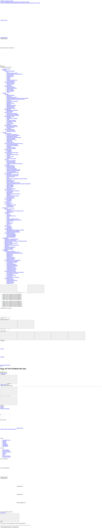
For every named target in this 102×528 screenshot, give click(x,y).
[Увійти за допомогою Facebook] (8, 324)
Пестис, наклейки (10, 91)
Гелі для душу (9, 276)
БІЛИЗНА (4, 70)
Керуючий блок (10, 191)
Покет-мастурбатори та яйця (12, 218)
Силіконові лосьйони (11, 258)
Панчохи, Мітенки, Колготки (12, 73)
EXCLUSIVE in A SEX (6, 69)
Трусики (8, 78)
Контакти (21, 2)
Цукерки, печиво (10, 156)
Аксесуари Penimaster (11, 234)
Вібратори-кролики (10, 95)
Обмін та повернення (11, 2)
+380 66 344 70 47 (3, 20)
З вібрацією (9, 151)
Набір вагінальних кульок (12, 113)
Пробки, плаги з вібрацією (12, 134)
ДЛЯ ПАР (4, 132)
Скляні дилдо (9, 122)
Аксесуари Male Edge (11, 237)
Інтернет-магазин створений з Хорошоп (8, 429)
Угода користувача (28, 2)
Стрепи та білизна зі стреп (12, 80)
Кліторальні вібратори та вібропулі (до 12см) (16, 99)
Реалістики (9, 117)
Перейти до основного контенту (6, 0)
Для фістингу (9, 141)
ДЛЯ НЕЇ (4, 93)
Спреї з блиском (10, 281)
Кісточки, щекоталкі (11, 176)
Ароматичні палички (11, 167)
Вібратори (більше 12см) (12, 97)
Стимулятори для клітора (12, 262)
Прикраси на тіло (10, 89)
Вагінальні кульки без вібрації (13, 115)
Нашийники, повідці (11, 180)
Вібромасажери (10, 111)
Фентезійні (9, 124)
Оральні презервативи (11, 204)
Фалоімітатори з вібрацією (12, 118)
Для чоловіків (9, 202)
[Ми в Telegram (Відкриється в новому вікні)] (24, 11)
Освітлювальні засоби (11, 275)
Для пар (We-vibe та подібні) (12, 101)
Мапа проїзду (3, 512)
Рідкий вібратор (10, 263)
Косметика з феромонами (12, 280)
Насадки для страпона (11, 160)
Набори (8, 164)
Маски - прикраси (10, 90)
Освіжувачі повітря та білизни (13, 172)
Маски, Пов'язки (10, 186)
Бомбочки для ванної (11, 166)
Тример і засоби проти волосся (13, 277)
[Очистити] (35, 289)
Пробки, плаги (9, 140)
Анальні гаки (9, 187)
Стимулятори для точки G (12, 266)
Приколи (8, 155)
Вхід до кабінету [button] (6, 449)
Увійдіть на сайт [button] (3, 384)
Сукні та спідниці (10, 75)
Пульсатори (9, 102)
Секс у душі (9, 179)
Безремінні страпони (11, 161)
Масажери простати (11, 197)
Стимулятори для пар (11, 270)
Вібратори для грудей (11, 108)
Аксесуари (9, 194)
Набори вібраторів (10, 107)
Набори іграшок (10, 184)
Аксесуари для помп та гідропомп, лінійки (15, 210)
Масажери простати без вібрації (13, 231)
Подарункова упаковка (11, 158)
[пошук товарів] (8, 289)
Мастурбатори (9, 192)
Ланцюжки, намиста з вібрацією (13, 135)
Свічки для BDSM (10, 185)
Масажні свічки (10, 255)
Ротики (8, 221)
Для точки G (9, 96)
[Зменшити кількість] (8, 391)
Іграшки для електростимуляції (13, 190)
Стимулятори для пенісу (11, 268)
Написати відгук (3, 373)
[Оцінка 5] (76, 336)
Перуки (8, 92)
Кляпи (8, 177)
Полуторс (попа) (10, 220)
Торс (8, 213)
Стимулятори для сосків (11, 269)
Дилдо (8, 119)
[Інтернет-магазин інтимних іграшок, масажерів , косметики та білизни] (5, 418)
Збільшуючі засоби (10, 282)
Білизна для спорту (10, 81)
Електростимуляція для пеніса (13, 195)
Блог (24, 2)
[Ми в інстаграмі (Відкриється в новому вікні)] (8, 11)
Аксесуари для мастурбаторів (13, 145)
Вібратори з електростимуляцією (13, 193)
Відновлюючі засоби (11, 147)
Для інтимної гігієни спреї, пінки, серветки (15, 272)
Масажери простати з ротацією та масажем (15, 229)
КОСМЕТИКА (5, 250)
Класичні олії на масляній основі (13, 252)
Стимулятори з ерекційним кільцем (14, 137)
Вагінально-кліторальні (11, 105)
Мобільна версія (19, 428)
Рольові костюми (10, 76)
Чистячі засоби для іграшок (12, 144)
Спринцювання (10, 274)
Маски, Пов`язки (10, 181)
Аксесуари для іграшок (11, 148)
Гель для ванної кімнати (11, 168)
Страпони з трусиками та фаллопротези (14, 163)
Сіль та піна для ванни (11, 171)
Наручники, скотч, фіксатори (12, 175)
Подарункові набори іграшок (12, 154)
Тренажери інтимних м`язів (12, 126)
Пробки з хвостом (10, 142)
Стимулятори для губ (11, 267)
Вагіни (8, 216)
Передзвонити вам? (4, 38)
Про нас (17, 2)
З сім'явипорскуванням (11, 121)
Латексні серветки (10, 206)
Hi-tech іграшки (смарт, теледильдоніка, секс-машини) (17, 98)
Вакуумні (8, 100)
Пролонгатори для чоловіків (12, 261)
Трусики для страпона (11, 162)
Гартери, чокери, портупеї (12, 88)
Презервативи (10, 205)
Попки (8, 217)
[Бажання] (51, 43)
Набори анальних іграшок (12, 136)
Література (9, 128)
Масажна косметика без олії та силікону (15, 253)
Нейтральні (9, 214)
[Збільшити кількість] (8, 401)
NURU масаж (9, 256)
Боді (8, 72)
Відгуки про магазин (36, 2)
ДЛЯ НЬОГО (5, 207)
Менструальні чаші (10, 127)
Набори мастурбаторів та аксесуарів (14, 219)
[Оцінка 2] (25, 336)
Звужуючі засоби (10, 279)
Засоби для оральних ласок (12, 265)
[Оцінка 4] (59, 336)
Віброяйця (9, 104)
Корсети (8, 79)
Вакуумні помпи (10, 211)
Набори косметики (10, 257)
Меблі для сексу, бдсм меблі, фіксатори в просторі (17, 178)
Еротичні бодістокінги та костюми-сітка (14, 74)
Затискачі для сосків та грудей (13, 174)
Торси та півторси (10, 123)
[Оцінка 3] (42, 336)
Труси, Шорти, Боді (10, 84)
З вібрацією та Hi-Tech (11, 215)
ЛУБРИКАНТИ (5, 238)
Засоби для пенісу (10, 259)
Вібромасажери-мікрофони (12, 110)
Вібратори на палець (11, 106)
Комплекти (9, 77)
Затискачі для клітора (11, 188)
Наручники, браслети (11, 87)
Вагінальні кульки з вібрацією (13, 114)
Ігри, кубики (9, 153)
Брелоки (8, 157)
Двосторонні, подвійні (11, 120)
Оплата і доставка (3, 2)
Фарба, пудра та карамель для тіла (13, 169)
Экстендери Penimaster (11, 235)
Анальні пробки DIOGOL (11, 139)
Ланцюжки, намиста (11, 138)
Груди (8, 224)
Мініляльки (9, 223)
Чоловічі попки (10, 222)
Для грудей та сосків (11, 130)
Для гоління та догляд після (12, 273)
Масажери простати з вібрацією (13, 230)
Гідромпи (9, 209)
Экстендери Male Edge (11, 236)
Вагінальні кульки (10, 196)
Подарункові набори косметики (13, 170)
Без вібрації (9, 150)
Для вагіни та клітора (11, 131)
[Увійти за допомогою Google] (25, 324)
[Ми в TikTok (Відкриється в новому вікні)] (40, 11)
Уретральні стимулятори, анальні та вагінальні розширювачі (19, 183)
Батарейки (9, 146)
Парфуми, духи (10, 283)
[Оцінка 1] (8, 336)
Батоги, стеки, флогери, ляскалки (13, 182)
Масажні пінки (10, 254)
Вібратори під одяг (10, 103)
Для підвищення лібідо (11, 264)
